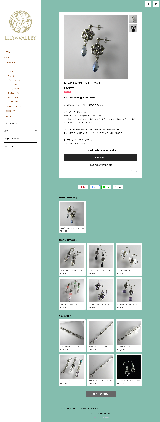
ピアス (10, 72)
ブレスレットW (13, 93)
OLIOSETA (10, 111)
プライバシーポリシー (68, 408)
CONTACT (9, 116)
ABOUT (7, 57)
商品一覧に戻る (100, 394)
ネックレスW (13, 101)
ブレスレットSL (14, 84)
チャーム (11, 76)
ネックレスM (13, 97)
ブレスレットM (13, 89)
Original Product (13, 106)
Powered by (98, 417)
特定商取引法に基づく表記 (89, 408)
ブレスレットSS (14, 80)
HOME (7, 52)
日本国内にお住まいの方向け (100, 165)
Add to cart (100, 157)
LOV (8, 67)
